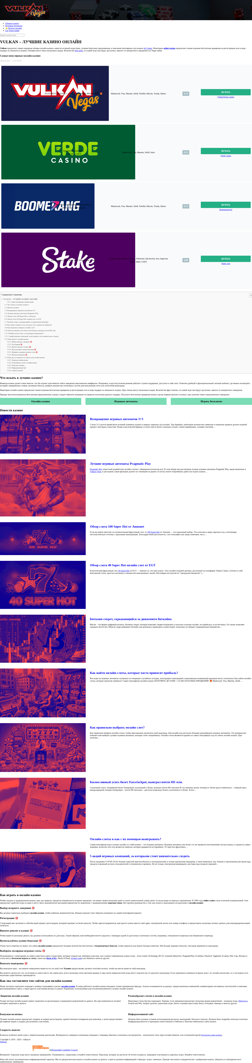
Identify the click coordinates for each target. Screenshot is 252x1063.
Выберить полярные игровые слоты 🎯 (25, 352)
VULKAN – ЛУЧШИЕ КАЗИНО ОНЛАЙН (20, 299)
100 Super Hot (153, 532)
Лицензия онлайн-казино (20, 360)
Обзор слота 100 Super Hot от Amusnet (21, 316)
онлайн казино (68, 986)
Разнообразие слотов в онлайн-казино (24, 363)
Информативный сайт (19, 368)
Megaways (243, 1001)
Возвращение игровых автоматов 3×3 (21, 310)
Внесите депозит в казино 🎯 (21, 347)
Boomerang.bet (225, 210)
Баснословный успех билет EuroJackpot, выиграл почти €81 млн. (32, 330)
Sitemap (3, 1042)
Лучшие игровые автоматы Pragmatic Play (22, 313)
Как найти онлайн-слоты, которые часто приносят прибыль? (29, 325)
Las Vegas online (12, 30)
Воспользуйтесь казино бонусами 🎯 (24, 349)
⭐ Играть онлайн (13, 28)
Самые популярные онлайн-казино (22, 302)
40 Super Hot (123, 571)
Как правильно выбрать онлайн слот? (21, 328)
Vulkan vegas (95, 471)
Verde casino (225, 156)
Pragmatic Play (96, 469)
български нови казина (211, 1035)
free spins (79, 51)
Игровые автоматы (13, 26)
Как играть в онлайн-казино (18, 339)
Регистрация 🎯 (17, 344)
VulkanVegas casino (225, 97)
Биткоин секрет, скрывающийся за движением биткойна (27, 322)
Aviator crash (76, 958)
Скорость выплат (17, 370)
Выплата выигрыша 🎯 (19, 355)
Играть (225, 92)
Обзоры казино (12, 23)
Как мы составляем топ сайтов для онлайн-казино (26, 357)
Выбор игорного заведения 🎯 (22, 342)
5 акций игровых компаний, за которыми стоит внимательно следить (33, 336)
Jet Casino (148, 48)
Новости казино (13, 308)
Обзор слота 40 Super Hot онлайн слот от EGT (24, 319)
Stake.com (225, 263)
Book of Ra (51, 958)
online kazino (169, 48)
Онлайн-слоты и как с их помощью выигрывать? (26, 333)
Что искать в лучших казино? (18, 305)
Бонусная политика (18, 365)
